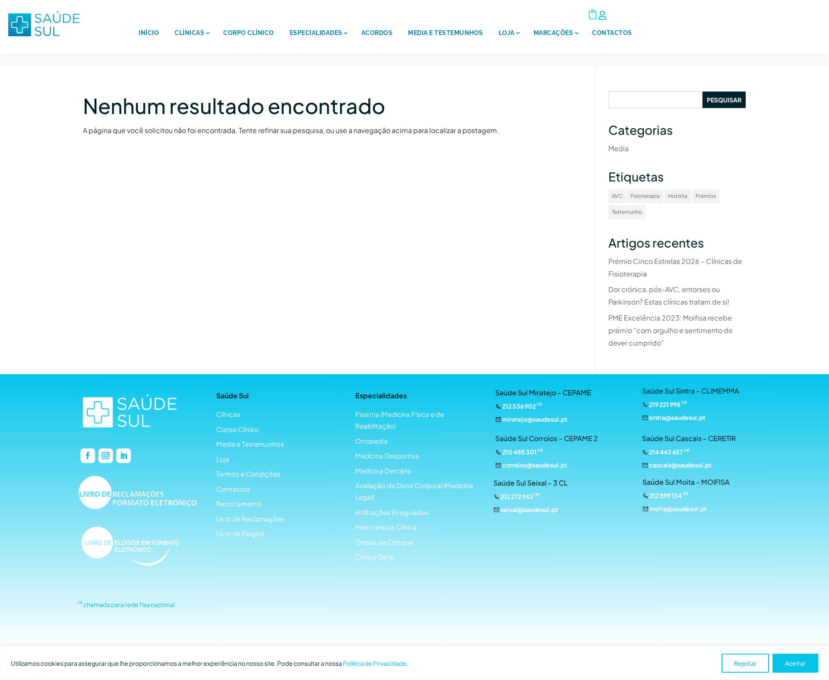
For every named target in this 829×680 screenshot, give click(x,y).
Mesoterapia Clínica (386, 527)
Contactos (612, 32)
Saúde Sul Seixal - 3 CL (531, 482)
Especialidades (316, 32)
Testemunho (627, 212)
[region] (414, 663)
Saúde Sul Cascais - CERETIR (689, 438)
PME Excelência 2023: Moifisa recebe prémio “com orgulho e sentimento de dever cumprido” (670, 330)
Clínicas (189, 32)
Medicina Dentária (383, 471)
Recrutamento (239, 503)
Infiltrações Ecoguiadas (392, 512)
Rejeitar (745, 663)
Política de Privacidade (375, 663)
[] (556, 54)
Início (149, 32)
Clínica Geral (374, 557)
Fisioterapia (645, 196)
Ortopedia (371, 441)
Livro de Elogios (240, 533)
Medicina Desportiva (387, 455)
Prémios (706, 196)
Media (618, 148)
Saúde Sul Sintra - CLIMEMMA (690, 390)
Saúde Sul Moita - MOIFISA (686, 481)
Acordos (377, 32)
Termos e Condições (248, 474)
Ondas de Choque (384, 542)
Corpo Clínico (248, 32)
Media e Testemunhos (445, 32)
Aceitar (795, 663)
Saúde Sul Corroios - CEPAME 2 (546, 438)
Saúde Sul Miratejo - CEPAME (543, 392)
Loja (507, 32)
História (677, 196)
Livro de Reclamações (250, 519)
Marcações (553, 32)
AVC (617, 196)
